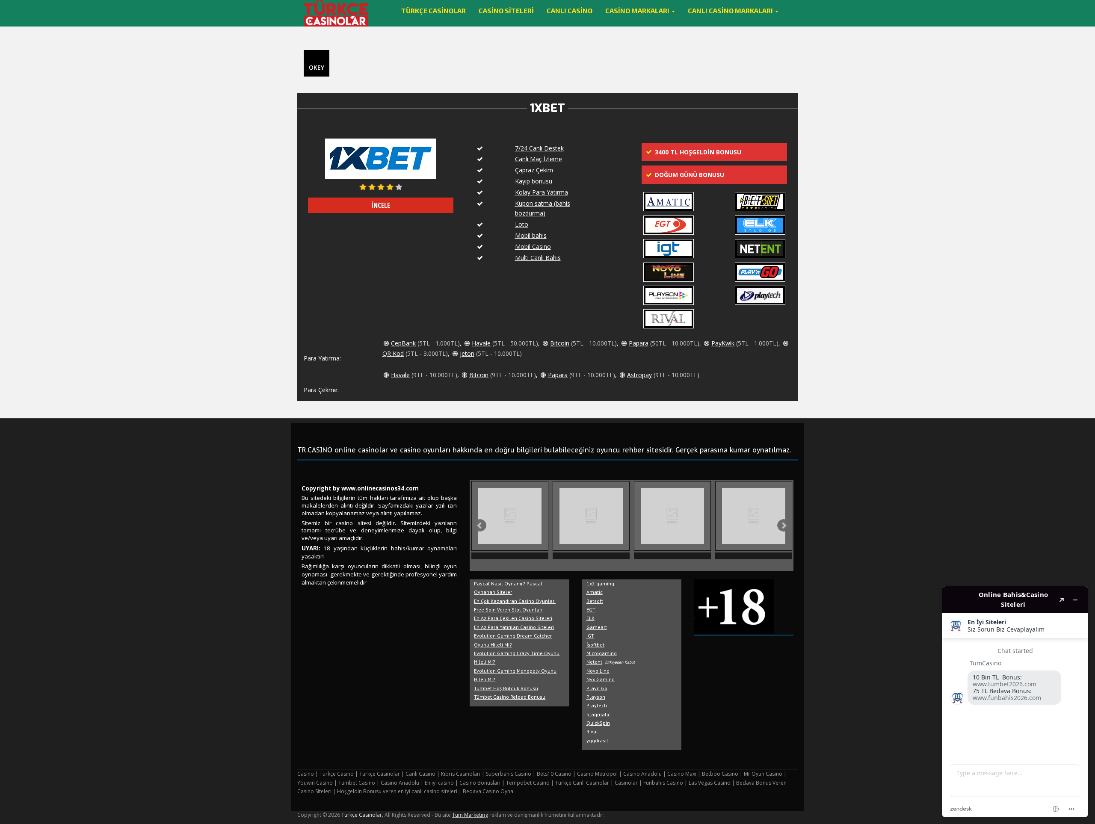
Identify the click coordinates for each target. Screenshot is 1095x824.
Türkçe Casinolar (433, 10)
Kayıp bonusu (533, 181)
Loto (521, 224)
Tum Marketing (470, 814)
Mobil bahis (531, 235)
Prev (480, 525)
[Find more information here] (1015, 701)
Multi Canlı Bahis (538, 258)
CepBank (403, 343)
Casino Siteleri (506, 10)
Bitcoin (559, 343)
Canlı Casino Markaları (731, 10)
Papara (638, 343)
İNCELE (380, 205)
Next (783, 525)
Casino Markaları (638, 10)
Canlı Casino (569, 10)
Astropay (639, 375)
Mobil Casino (533, 246)
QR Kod (393, 353)
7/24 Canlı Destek (539, 148)
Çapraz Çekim (534, 170)
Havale (481, 343)
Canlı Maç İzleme (538, 159)
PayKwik (722, 343)
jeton (467, 353)
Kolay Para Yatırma (541, 192)
